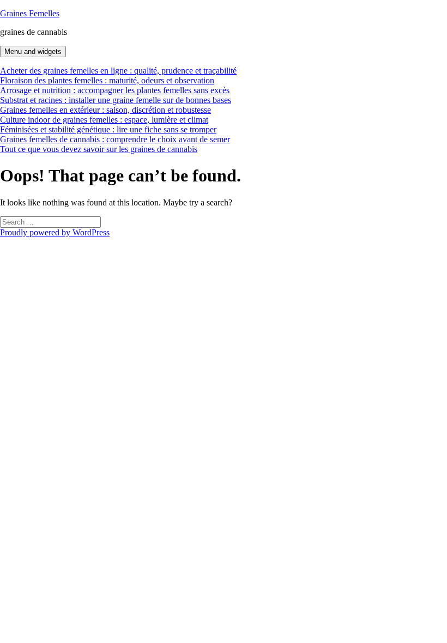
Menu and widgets (33, 51)
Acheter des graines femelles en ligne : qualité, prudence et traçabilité (118, 70)
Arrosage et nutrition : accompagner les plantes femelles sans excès (114, 90)
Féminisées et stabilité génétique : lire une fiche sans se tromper (108, 129)
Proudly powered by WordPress (55, 232)
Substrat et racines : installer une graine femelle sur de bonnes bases (115, 100)
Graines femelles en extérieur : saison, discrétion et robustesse (105, 109)
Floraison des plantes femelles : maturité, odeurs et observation (107, 80)
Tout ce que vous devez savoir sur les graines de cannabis (98, 149)
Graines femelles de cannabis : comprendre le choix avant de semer (115, 139)
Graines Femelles (29, 13)
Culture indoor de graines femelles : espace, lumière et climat (104, 119)
